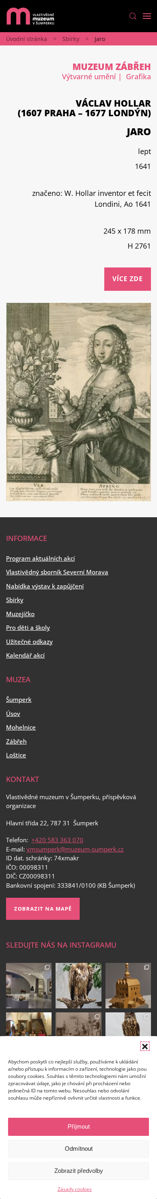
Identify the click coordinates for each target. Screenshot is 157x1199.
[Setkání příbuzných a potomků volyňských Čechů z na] (29, 1035)
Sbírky (70, 39)
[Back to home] (30, 16)
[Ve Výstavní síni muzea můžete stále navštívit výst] (128, 985)
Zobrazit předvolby (78, 1170)
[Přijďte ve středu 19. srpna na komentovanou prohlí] (29, 985)
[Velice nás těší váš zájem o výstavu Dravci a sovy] (78, 985)
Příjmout (79, 1126)
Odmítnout (79, 1148)
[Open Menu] (147, 16)
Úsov (13, 714)
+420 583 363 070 (57, 840)
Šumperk (18, 699)
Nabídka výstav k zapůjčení (45, 586)
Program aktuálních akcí (40, 558)
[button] (145, 1046)
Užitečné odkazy (29, 642)
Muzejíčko (20, 614)
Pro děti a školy (28, 627)
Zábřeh (16, 741)
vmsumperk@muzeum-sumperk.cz (75, 849)
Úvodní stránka (26, 39)
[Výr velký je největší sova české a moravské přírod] (128, 1035)
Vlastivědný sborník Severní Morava (57, 572)
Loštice (16, 755)
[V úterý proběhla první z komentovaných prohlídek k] (78, 1035)
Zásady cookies (75, 1189)
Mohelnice (21, 727)
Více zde (127, 278)
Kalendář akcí (25, 655)
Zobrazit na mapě (43, 908)
